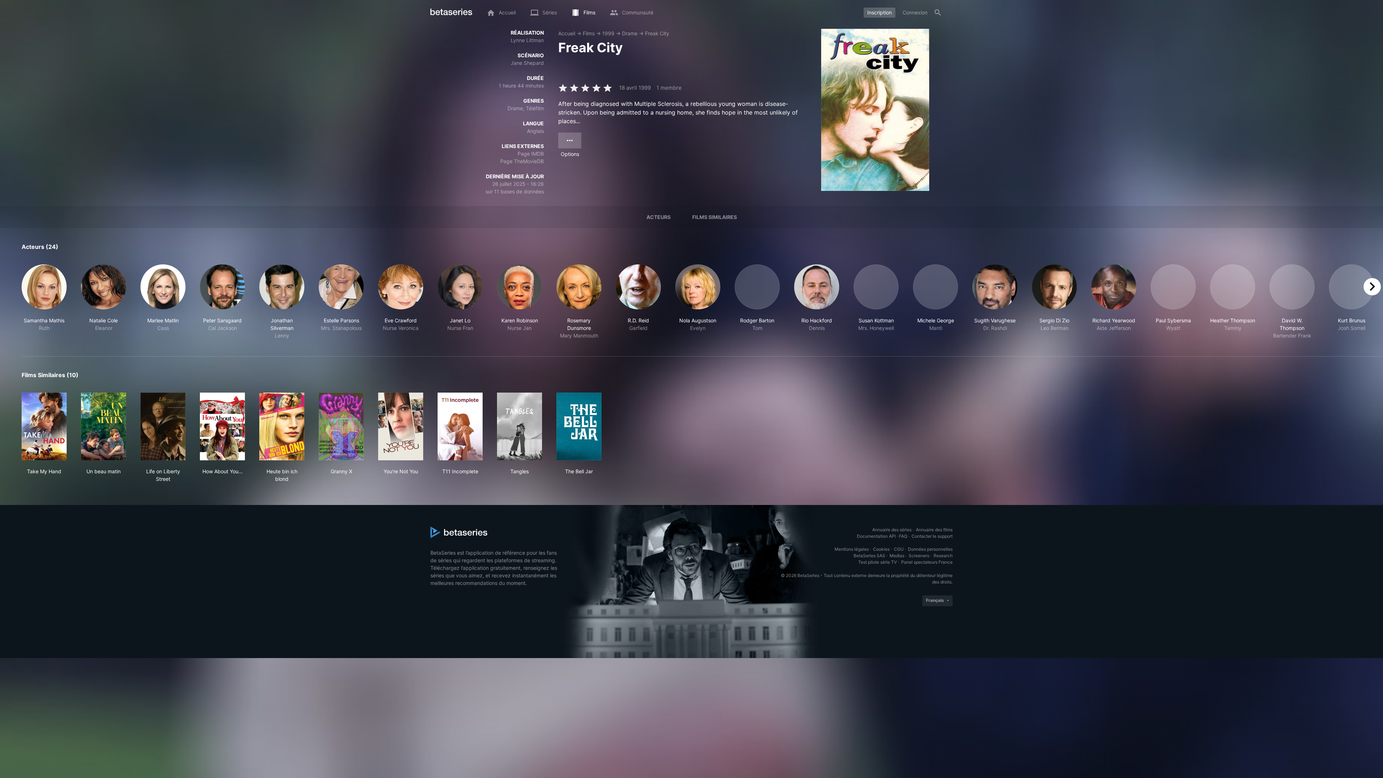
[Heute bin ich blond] (281, 426)
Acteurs (658, 217)
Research (943, 555)
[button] (44, 301)
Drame (629, 33)
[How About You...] (222, 426)
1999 (608, 33)
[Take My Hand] (44, 426)
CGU (899, 549)
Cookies (881, 549)
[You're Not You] (400, 426)
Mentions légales (851, 549)
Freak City (657, 33)
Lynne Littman (527, 40)
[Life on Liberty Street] (162, 426)
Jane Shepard (527, 63)
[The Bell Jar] (578, 426)
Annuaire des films (934, 529)
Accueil (566, 33)
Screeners (919, 555)
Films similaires (714, 217)
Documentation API (876, 536)
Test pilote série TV (877, 562)
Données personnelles (930, 549)
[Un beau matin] (103, 426)
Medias (897, 555)
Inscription (879, 12)
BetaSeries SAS (869, 555)
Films (589, 33)
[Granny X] (341, 426)
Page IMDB (531, 154)
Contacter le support (932, 536)
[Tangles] (519, 426)
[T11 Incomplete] (460, 426)
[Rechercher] (938, 13)
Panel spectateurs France (927, 562)
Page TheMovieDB (522, 161)
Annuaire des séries (892, 529)
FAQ (903, 536)
